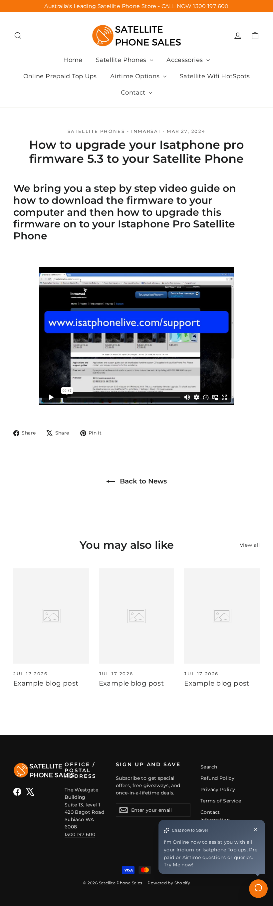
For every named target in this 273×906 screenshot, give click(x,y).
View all (250, 545)
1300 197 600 (80, 834)
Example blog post (45, 683)
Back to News (142, 481)
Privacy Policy (217, 789)
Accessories (185, 60)
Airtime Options (135, 76)
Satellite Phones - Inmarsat (114, 131)
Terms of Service (220, 801)
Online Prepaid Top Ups (60, 76)
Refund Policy (217, 778)
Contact (134, 92)
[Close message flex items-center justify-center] (256, 830)
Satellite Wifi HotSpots (215, 76)
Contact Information (215, 815)
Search (208, 767)
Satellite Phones (122, 60)
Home (73, 60)
